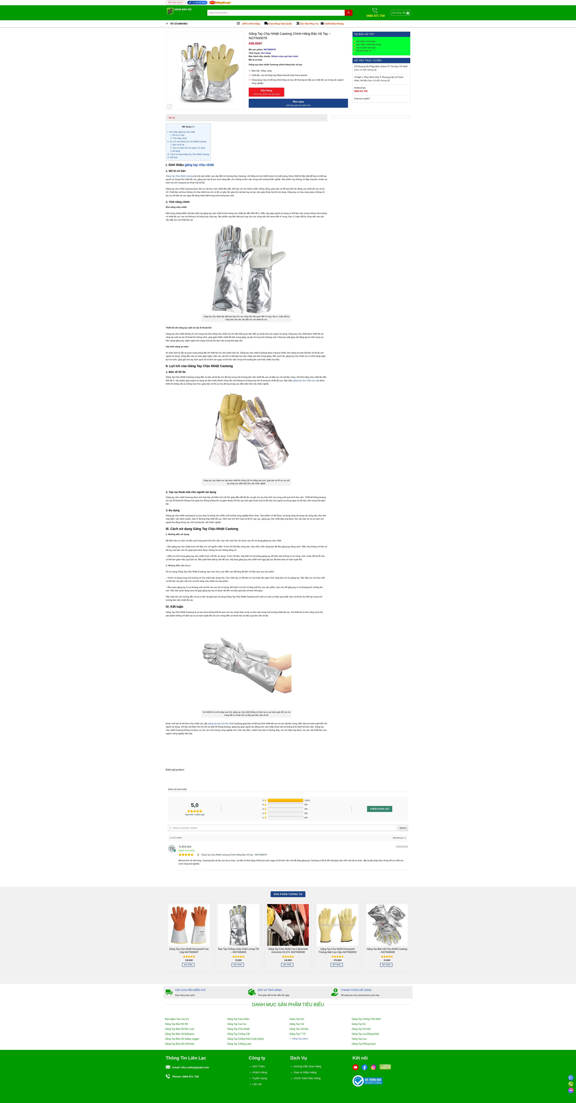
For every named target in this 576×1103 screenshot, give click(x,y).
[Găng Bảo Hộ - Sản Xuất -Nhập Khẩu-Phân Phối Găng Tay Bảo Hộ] (184, 12)
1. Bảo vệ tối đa (177, 145)
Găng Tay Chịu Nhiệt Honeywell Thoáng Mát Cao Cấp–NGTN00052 (338, 950)
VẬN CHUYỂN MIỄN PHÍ (190, 990)
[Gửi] (348, 13)
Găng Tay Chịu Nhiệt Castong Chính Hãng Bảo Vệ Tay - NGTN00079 (234, 855)
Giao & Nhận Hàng (305, 1072)
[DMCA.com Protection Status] (385, 1066)
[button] (400, 13)
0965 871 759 (360, 91)
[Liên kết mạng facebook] (571, 1090)
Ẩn (193, 127)
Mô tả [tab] (172, 117)
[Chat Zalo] (571, 1077)
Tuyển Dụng (259, 1078)
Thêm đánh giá (379, 809)
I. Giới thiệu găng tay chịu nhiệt (181, 132)
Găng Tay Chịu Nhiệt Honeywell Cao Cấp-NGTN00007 (189, 950)
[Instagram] (373, 1067)
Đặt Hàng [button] (188, 965)
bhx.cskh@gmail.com (195, 1067)
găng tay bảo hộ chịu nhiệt (221, 723)
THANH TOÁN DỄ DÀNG (356, 990)
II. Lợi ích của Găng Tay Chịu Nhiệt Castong (186, 141)
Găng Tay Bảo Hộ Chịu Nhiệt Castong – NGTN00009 (387, 950)
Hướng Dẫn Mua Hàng (307, 1066)
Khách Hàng (259, 1072)
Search (403, 828)
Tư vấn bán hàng (199, 2)
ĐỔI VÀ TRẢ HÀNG (270, 990)
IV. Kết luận (172, 157)
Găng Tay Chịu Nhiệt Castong (180, 176)
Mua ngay (298, 101)
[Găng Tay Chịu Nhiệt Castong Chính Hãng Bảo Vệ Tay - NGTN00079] (198, 854)
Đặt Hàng (266, 90)
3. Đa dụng (175, 151)
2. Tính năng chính (178, 138)
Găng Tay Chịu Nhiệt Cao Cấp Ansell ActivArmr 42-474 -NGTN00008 (288, 950)
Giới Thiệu (258, 1066)
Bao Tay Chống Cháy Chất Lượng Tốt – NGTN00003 (238, 950)
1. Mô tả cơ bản (177, 135)
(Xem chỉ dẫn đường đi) (365, 70)
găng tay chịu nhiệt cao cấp (306, 380)
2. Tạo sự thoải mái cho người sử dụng (187, 148)
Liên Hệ (257, 1084)
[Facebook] (365, 1067)
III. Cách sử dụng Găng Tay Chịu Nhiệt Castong (188, 154)
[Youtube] (355, 1067)
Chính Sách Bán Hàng (307, 1078)
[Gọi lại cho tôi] (571, 1083)
